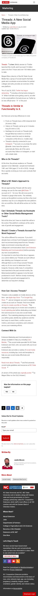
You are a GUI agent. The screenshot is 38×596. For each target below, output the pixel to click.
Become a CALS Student (11, 529)
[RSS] (18, 561)
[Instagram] (9, 561)
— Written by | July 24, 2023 (14, 27)
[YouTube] (14, 561)
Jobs (5, 520)
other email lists (18, 444)
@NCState (25, 190)
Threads (4, 64)
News (3, 15)
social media (6, 479)
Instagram (8, 144)
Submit (6, 438)
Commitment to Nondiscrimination (21, 567)
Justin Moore (13, 27)
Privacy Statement (16, 570)
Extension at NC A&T (10, 532)
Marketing (7, 8)
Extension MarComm (19, 479)
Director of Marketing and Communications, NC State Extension (25, 463)
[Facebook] (5, 561)
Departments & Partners (11, 523)
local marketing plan (8, 310)
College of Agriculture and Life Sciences (17, 526)
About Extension (9, 516)
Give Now (6, 535)
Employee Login (29, 594)
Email (4, 427)
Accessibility (17, 588)
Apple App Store (14, 297)
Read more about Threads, (11, 363)
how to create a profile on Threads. (16, 305)
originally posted (26, 373)
